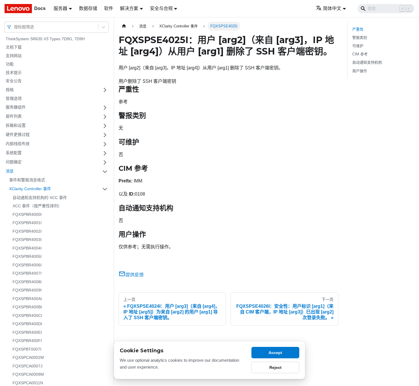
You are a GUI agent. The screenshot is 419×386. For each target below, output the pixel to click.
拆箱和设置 (16, 125)
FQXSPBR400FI (27, 341)
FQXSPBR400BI (27, 307)
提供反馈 (134, 274)
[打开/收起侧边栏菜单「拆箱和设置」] (105, 125)
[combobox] (14, 27)
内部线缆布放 (18, 144)
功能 (10, 64)
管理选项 (14, 98)
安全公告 (14, 81)
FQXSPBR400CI (27, 315)
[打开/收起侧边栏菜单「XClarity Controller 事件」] (105, 189)
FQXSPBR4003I (27, 240)
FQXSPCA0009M (28, 374)
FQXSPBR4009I (27, 290)
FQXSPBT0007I (27, 349)
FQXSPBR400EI (27, 332)
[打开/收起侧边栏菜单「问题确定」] (105, 162)
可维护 (357, 46)
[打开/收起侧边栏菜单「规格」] (105, 90)
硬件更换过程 (18, 134)
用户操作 (359, 71)
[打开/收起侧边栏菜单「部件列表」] (105, 116)
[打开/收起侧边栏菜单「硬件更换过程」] (105, 135)
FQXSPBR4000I (27, 214)
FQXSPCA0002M (28, 357)
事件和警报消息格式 (27, 180)
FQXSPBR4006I (27, 265)
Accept (275, 352)
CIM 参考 (360, 54)
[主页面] (124, 26)
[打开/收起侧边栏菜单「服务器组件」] (105, 107)
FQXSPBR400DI (27, 324)
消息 (10, 171)
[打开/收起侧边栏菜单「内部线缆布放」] (105, 144)
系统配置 (14, 153)
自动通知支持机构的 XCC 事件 (40, 197)
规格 (10, 89)
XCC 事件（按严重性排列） (37, 206)
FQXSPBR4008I (27, 282)
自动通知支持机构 (367, 62)
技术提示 (14, 72)
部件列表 (14, 116)
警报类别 (359, 37)
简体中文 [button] (332, 8)
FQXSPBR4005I (27, 256)
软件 (108, 8)
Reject (275, 367)
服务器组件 (16, 107)
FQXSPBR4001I (27, 223)
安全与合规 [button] (161, 8)
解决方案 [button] (129, 8)
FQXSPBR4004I (27, 248)
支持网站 (14, 55)
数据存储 (88, 8)
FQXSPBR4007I (27, 273)
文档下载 (14, 47)
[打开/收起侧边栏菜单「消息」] (105, 171)
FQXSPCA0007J (27, 366)
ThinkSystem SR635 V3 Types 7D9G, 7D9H (45, 39)
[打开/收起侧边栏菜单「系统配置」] (105, 153)
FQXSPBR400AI (27, 298)
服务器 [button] (60, 8)
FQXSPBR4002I (27, 231)
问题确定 (14, 162)
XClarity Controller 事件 (30, 188)
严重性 (357, 29)
